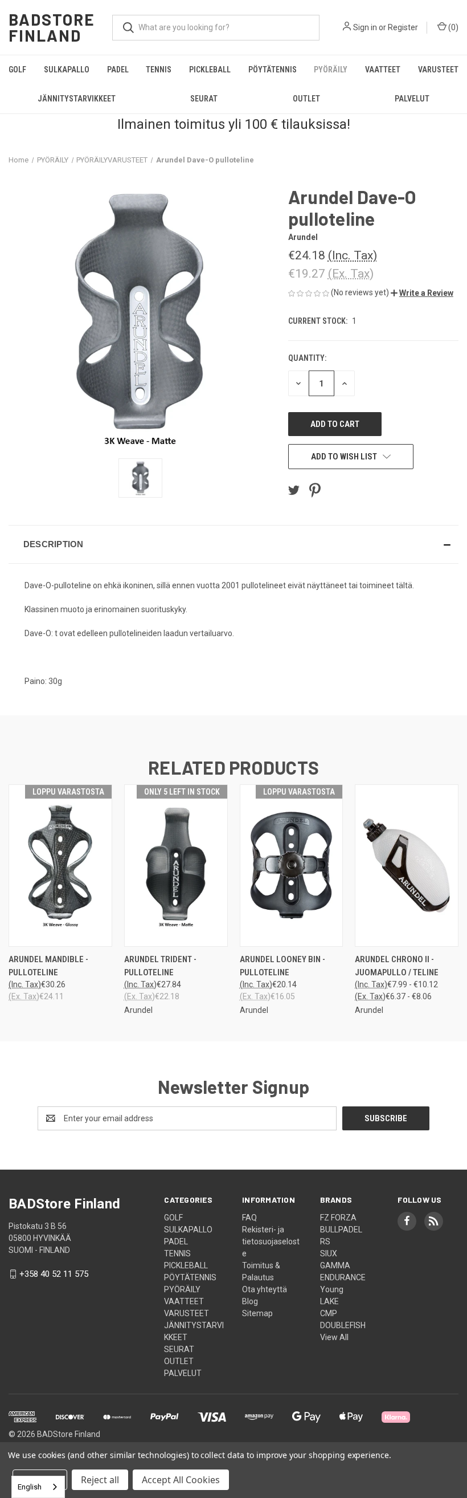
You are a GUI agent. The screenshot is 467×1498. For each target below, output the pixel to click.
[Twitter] (294, 490)
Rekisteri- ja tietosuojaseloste (271, 1241)
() (452, 27)
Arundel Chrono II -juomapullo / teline (397, 966)
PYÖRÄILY (330, 69)
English (30, 1487)
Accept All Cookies (181, 1479)
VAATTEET (382, 69)
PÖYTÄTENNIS (272, 69)
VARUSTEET (438, 69)
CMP (328, 1313)
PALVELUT (183, 1373)
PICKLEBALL (210, 69)
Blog (250, 1301)
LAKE (329, 1301)
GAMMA (335, 1265)
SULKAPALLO (66, 69)
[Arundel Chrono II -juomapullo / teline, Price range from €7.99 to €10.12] (406, 866)
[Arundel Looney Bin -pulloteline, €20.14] (291, 866)
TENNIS (158, 69)
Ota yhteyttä (264, 1289)
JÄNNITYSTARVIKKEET (77, 98)
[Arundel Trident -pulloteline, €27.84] (176, 866)
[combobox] (38, 1487)
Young (331, 1289)
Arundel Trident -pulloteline (160, 966)
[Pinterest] (315, 490)
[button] (422, 293)
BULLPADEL (341, 1229)
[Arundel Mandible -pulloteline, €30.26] (60, 866)
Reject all (100, 1479)
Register (403, 27)
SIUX (328, 1253)
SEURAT (204, 98)
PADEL (118, 69)
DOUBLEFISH (343, 1325)
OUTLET (306, 98)
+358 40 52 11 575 (53, 1274)
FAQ (249, 1217)
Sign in (365, 27)
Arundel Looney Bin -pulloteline (282, 966)
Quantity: (307, 358)
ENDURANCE (343, 1277)
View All (334, 1337)
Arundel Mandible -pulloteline (48, 966)
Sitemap (257, 1313)
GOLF (17, 69)
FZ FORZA (338, 1217)
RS (325, 1241)
